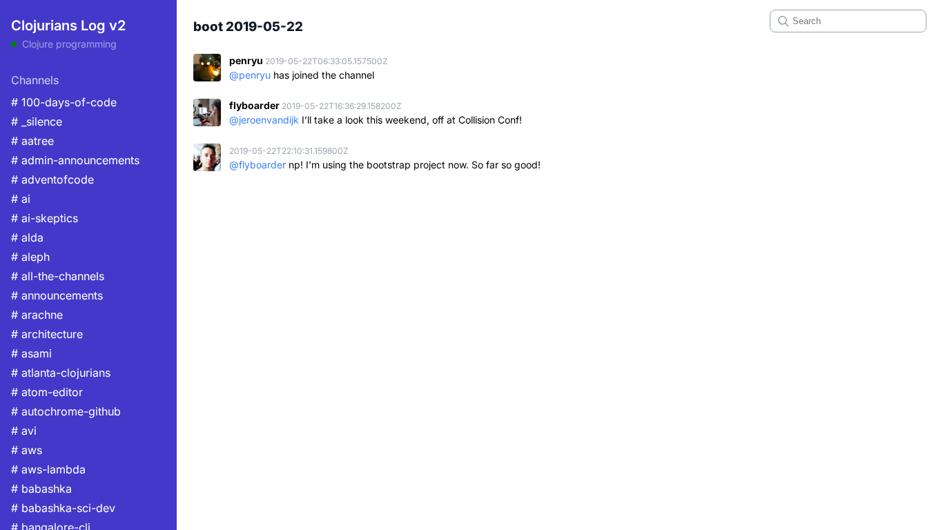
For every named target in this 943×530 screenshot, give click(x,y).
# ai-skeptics (44, 218)
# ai (20, 199)
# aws (26, 450)
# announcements (57, 295)
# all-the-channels (57, 276)
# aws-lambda (48, 469)
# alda (27, 237)
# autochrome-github (66, 411)
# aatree (32, 141)
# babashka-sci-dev (63, 508)
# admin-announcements (75, 160)
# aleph (30, 257)
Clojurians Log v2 (68, 25)
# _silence (36, 121)
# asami (31, 353)
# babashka (41, 488)
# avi (24, 431)
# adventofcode (52, 179)
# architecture (47, 334)
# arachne (37, 315)
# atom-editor (47, 392)
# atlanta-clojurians (60, 373)
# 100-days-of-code (64, 102)
